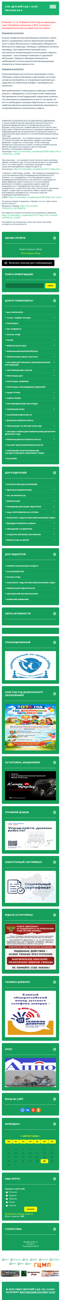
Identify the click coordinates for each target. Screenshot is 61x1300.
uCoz (52, 1292)
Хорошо (12, 1195)
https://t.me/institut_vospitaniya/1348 (26, 197)
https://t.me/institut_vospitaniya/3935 (31, 151)
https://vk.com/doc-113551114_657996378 (20, 207)
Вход (37, 253)
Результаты (10, 1214)
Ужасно (12, 1205)
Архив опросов (25, 1214)
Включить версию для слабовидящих (30, 263)
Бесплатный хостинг (34, 1292)
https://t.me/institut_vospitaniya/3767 (20, 215)
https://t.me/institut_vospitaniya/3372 (31, 169)
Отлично (13, 1192)
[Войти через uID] (22, 1110)
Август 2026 (30, 1136)
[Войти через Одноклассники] (38, 1110)
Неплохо (13, 1199)
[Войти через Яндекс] (33, 1110)
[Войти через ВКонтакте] (27, 1110)
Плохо (12, 1202)
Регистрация (27, 253)
